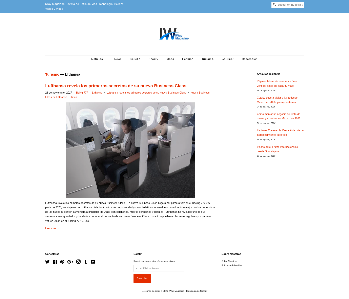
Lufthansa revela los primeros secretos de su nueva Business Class (115, 85)
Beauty (154, 58)
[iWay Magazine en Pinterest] (62, 262)
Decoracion (250, 58)
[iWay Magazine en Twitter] (47, 262)
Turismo (208, 58)
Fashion (187, 58)
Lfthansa (97, 92)
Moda (170, 58)
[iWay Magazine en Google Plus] (70, 262)
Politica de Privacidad (232, 265)
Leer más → (52, 228)
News (118, 58)
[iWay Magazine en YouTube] (93, 262)
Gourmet (228, 58)
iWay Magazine (177, 291)
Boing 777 (82, 92)
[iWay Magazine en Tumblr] (85, 262)
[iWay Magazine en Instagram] (78, 262)
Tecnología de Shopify (196, 291)
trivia (74, 97)
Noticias (97, 58)
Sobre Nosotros (229, 261)
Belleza (135, 58)
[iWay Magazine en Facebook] (55, 262)
